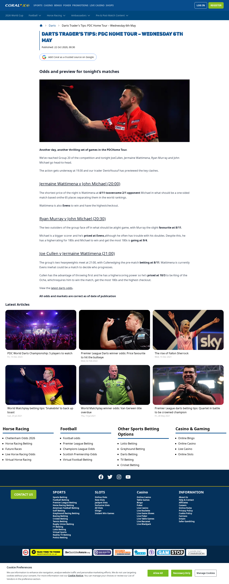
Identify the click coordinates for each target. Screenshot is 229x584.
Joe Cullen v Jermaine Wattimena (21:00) (77, 253)
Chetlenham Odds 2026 (20, 438)
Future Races (13, 449)
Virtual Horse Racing (18, 459)
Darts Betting (129, 454)
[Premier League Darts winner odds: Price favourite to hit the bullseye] (114, 330)
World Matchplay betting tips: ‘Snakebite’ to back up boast (40, 410)
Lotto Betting (129, 443)
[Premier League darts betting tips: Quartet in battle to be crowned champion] (188, 385)
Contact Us (23, 494)
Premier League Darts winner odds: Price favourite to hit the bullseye (113, 355)
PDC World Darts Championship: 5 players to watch (39, 353)
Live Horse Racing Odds (20, 454)
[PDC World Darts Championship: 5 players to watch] (40, 330)
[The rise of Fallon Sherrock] (188, 330)
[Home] (41, 25)
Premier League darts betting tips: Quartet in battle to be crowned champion (187, 410)
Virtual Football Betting (77, 459)
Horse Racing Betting (18, 443)
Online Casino (187, 443)
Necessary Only (181, 573)
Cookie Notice (75, 575)
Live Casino (185, 449)
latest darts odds (61, 288)
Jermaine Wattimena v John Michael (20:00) (79, 183)
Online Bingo (186, 438)
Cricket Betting (130, 465)
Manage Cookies (206, 573)
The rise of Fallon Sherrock (172, 353)
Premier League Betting (78, 443)
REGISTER (216, 5)
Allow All (158, 573)
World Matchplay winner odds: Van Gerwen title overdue (111, 410)
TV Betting (127, 459)
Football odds (71, 438)
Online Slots (185, 454)
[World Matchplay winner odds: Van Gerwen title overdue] (114, 385)
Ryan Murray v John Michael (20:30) (72, 218)
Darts (52, 25)
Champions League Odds (79, 449)
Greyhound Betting (133, 449)
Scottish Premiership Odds (80, 454)
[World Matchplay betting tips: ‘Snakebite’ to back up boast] (40, 385)
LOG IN (201, 5)
